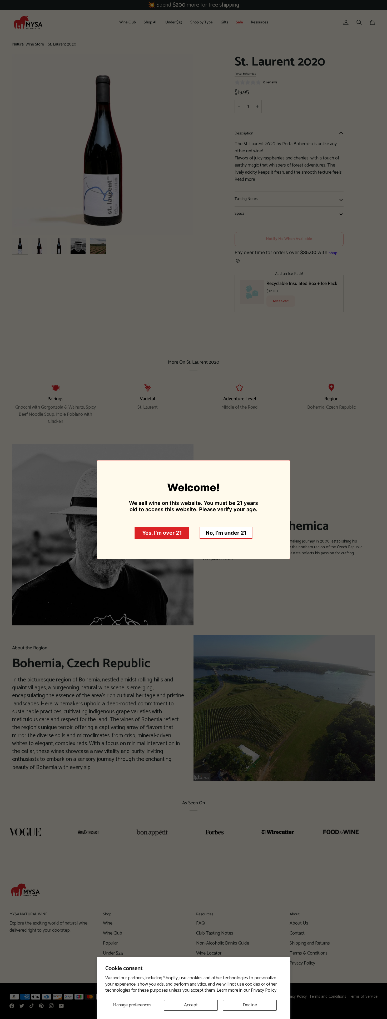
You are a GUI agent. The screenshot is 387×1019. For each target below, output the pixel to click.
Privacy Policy (263, 990)
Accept (191, 1005)
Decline (250, 1005)
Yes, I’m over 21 (162, 533)
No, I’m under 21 (226, 533)
